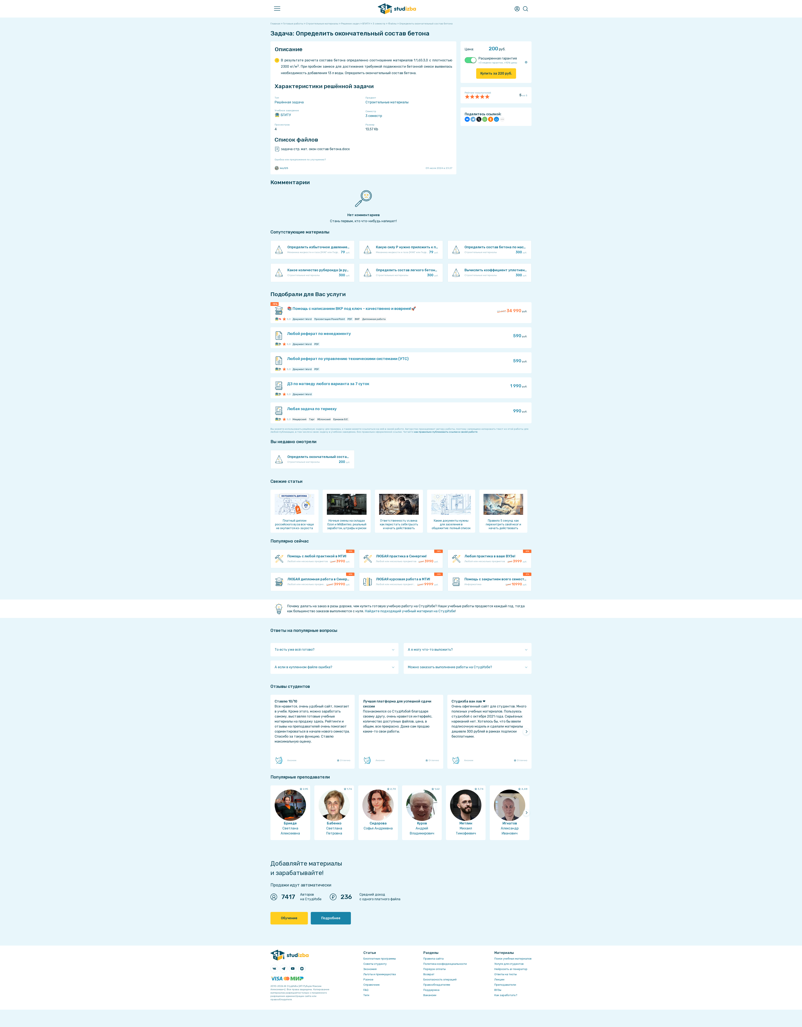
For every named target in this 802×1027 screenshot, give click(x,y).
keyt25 (284, 168)
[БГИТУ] (277, 319)
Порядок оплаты (434, 969)
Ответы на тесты (505, 974)
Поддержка (431, 989)
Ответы (75, 50)
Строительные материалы (387, 102)
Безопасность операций (440, 979)
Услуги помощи (81, 31)
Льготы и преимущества (379, 974)
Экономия (370, 969)
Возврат (428, 974)
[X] (478, 119)
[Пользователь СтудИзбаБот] (279, 344)
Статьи (75, 86)
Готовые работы (82, 22)
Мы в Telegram (80, 132)
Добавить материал (85, 40)
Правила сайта (433, 958)
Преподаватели (82, 68)
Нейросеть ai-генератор (510, 969)
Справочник (79, 105)
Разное (368, 979)
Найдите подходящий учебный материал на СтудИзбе (410, 611)
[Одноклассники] (490, 119)
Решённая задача (289, 102)
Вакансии (429, 995)
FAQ (72, 114)
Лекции (75, 96)
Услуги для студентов (509, 963)
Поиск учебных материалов (513, 958)
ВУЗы (497, 989)
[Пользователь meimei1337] (279, 319)
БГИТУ (286, 115)
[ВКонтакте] (467, 119)
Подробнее (330, 918)
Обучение (289, 918)
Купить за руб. (496, 73)
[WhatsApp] (484, 119)
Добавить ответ (82, 59)
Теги (366, 995)
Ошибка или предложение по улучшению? (300, 159)
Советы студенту (375, 963)
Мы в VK (75, 123)
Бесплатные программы (379, 958)
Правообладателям (436, 984)
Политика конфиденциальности (445, 963)
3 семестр (373, 116)
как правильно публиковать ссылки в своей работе (445, 431)
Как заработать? (505, 995)
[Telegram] (473, 119)
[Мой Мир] (496, 119)
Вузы (73, 77)
